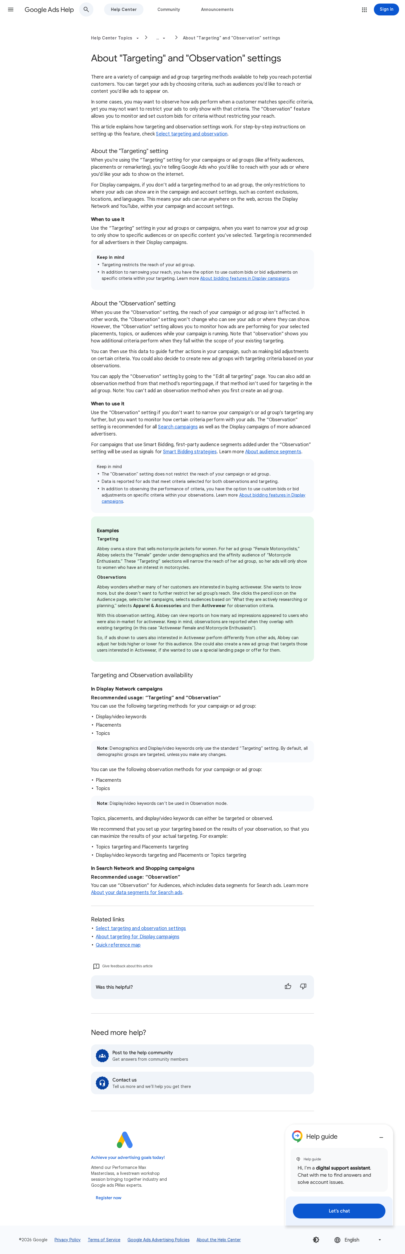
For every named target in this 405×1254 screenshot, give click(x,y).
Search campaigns (177, 427)
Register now (108, 1197)
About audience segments (273, 452)
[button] (11, 9)
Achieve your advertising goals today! (128, 1157)
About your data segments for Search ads (136, 893)
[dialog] (339, 1175)
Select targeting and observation (191, 134)
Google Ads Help (49, 10)
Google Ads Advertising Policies (158, 1239)
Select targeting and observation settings (141, 928)
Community (168, 9)
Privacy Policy (68, 1239)
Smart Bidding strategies (190, 452)
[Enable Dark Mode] (316, 1240)
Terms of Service (104, 1239)
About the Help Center (219, 1239)
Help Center (124, 9)
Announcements (217, 9)
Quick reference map (118, 945)
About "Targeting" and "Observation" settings (231, 38)
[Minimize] (381, 1135)
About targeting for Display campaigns (137, 937)
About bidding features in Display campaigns (244, 278)
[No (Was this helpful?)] (303, 987)
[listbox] (358, 1240)
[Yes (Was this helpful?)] (288, 987)
